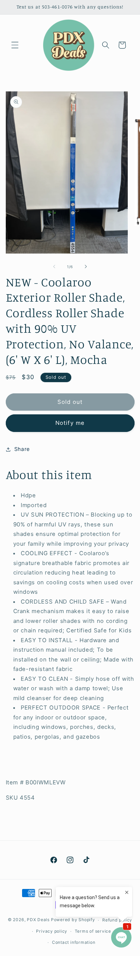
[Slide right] (85, 266)
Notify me (70, 422)
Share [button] (22, 449)
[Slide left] (54, 266)
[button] (15, 45)
